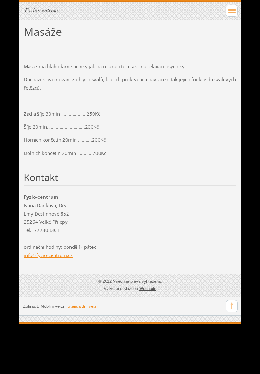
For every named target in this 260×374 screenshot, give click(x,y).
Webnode (147, 288)
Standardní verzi (83, 306)
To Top (232, 306)
